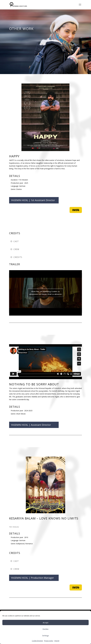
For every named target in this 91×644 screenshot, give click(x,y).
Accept (45, 622)
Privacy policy (48, 641)
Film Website (14, 527)
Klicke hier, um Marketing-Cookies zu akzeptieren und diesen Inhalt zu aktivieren (45, 292)
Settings (45, 635)
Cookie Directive (37, 641)
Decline (45, 629)
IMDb (75, 210)
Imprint (56, 641)
